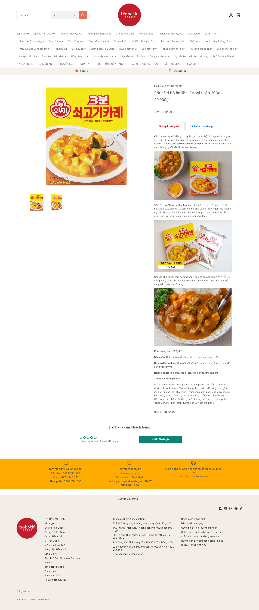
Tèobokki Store (43, 599)
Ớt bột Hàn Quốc (53, 536)
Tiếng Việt (22, 591)
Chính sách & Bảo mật (193, 518)
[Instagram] (230, 508)
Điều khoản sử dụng (192, 523)
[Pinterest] (236, 508)
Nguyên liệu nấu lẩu (55, 579)
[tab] (169, 126)
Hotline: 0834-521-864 (193, 545)
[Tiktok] (240, 508)
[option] (36, 202)
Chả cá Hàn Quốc (53, 527)
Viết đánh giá (160, 439)
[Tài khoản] (231, 15)
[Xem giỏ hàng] (239, 15)
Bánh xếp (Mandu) (54, 566)
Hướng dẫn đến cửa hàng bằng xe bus (202, 540)
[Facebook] (220, 508)
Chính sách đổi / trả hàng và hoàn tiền (202, 532)
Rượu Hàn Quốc (53, 575)
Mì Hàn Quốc (51, 540)
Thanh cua (50, 571)
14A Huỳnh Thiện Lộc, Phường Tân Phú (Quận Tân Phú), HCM (143, 529)
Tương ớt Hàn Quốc (55, 532)
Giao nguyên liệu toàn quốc (128, 553)
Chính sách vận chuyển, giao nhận (200, 536)
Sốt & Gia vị (50, 553)
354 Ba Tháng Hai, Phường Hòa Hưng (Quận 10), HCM (142, 523)
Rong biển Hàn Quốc (55, 549)
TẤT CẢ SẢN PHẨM (54, 518)
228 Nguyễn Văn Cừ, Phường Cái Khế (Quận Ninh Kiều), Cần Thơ (143, 548)
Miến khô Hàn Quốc (55, 545)
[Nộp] (83, 15)
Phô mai (48, 562)
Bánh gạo (49, 523)
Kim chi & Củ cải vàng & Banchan (62, 558)
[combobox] (34, 15)
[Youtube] (225, 508)
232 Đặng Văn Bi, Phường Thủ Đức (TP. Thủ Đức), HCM (143, 542)
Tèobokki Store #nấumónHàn (129, 518)
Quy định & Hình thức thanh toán (199, 527)
